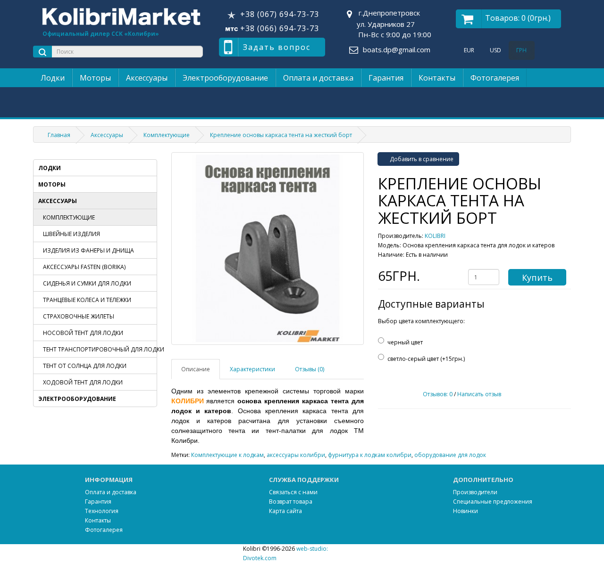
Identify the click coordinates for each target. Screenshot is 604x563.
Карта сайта (285, 511)
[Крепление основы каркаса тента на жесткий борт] (267, 248)
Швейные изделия (71, 234)
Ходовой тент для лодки (83, 382)
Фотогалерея (494, 78)
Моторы (95, 78)
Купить (537, 277)
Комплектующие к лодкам (227, 455)
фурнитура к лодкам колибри (369, 455)
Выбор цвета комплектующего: (421, 321)
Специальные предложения (492, 502)
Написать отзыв (479, 394)
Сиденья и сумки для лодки (87, 283)
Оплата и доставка (318, 78)
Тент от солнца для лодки (84, 366)
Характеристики (252, 369)
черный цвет (405, 342)
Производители (475, 492)
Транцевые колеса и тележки (87, 300)
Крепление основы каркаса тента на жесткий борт (281, 135)
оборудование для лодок (450, 455)
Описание (195, 369)
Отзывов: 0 (438, 394)
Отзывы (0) (309, 369)
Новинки (465, 511)
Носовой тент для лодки (83, 333)
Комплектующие (166, 135)
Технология (101, 511)
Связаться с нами (293, 492)
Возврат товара (290, 502)
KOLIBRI (435, 236)
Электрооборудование (225, 78)
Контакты (437, 78)
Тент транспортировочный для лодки (100, 349)
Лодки (53, 78)
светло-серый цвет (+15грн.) (426, 359)
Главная (59, 135)
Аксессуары (147, 78)
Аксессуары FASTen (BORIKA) (84, 267)
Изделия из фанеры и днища (88, 250)
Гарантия (386, 78)
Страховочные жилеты (78, 316)
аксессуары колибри (296, 455)
